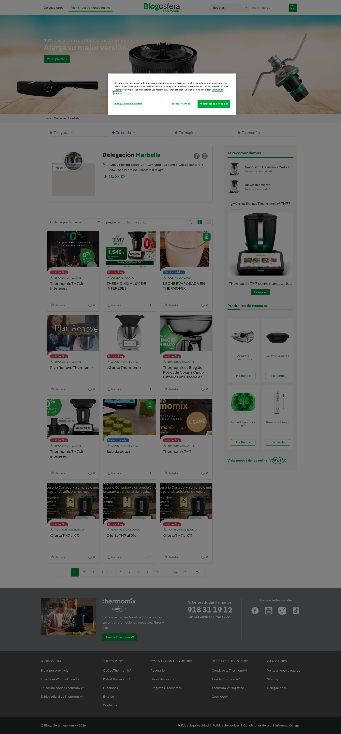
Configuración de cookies (128, 103)
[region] (172, 94)
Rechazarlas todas (181, 103)
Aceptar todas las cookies (214, 103)
